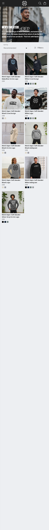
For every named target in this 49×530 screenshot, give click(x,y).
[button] (26, 48)
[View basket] (44, 3)
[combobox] (15, 48)
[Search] (40, 3)
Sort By (5, 44)
